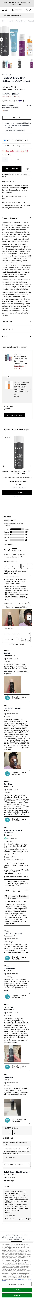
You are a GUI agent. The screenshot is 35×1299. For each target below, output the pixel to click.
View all (28, 105)
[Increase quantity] (18, 159)
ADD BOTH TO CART (14, 415)
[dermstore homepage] (16, 10)
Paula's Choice (21, 21)
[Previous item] (3, 466)
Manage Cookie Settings (17, 1284)
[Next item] (30, 466)
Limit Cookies (17, 1290)
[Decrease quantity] (5, 159)
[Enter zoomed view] (30, 52)
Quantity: (6, 155)
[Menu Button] (2, 10)
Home (4, 21)
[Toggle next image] (32, 39)
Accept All (17, 1295)
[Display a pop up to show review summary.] (27, 481)
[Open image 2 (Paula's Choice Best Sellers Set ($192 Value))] (19, 63)
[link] (26, 10)
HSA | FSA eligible (11, 101)
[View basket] (30, 10)
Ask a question (19, 89)
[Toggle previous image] (1, 39)
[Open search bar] (5, 10)
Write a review (7, 89)
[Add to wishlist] (27, 169)
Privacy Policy (21, 1279)
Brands (11, 21)
